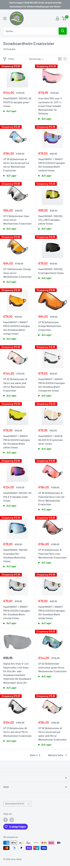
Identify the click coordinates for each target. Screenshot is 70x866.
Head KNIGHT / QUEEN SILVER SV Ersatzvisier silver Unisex (50, 440)
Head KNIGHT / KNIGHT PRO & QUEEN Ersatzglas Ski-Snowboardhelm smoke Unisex (51, 612)
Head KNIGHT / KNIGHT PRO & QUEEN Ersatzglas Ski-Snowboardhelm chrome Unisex (16, 612)
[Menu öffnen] (5, 18)
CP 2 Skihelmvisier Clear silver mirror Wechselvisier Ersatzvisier (17, 220)
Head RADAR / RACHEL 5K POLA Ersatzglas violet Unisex (17, 496)
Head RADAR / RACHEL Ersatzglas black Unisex (51, 271)
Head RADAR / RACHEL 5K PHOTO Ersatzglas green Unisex (17, 102)
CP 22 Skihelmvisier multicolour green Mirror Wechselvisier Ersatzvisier (52, 667)
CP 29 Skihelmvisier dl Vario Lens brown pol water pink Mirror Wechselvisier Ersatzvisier (52, 734)
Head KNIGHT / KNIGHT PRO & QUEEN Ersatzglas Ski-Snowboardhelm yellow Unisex (16, 442)
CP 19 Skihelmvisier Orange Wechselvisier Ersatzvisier (49, 326)
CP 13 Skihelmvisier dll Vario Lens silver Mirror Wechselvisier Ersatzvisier (17, 732)
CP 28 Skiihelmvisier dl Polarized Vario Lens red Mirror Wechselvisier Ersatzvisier (51, 498)
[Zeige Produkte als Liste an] (65, 58)
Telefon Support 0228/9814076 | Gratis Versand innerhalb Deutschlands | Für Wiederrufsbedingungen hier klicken (35, 4)
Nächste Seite (55, 755)
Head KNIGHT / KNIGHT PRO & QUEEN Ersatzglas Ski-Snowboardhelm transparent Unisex (51, 385)
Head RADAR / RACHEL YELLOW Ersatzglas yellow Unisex (50, 220)
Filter (11, 58)
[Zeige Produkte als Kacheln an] (59, 58)
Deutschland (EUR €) (14, 803)
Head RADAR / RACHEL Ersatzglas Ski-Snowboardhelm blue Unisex (15, 555)
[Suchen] (63, 31)
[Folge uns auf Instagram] (11, 820)
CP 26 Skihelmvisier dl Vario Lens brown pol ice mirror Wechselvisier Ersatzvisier (16, 165)
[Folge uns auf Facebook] (5, 820)
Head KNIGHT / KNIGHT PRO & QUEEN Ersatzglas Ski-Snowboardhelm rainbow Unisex (51, 165)
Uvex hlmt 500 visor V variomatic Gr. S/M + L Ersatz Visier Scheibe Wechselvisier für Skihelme (50, 106)
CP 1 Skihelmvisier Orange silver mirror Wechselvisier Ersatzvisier (17, 273)
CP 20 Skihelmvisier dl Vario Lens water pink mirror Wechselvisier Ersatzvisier (15, 385)
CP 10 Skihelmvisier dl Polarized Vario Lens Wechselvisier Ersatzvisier (52, 553)
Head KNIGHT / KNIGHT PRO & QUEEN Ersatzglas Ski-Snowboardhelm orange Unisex (16, 328)
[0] (64, 18)
